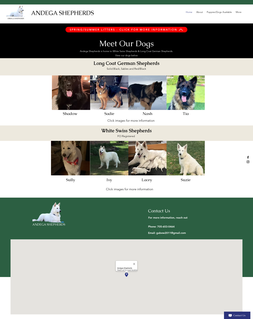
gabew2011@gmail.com (171, 232)
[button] (71, 92)
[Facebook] (248, 157)
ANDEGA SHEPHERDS (15, 19)
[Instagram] (248, 162)
